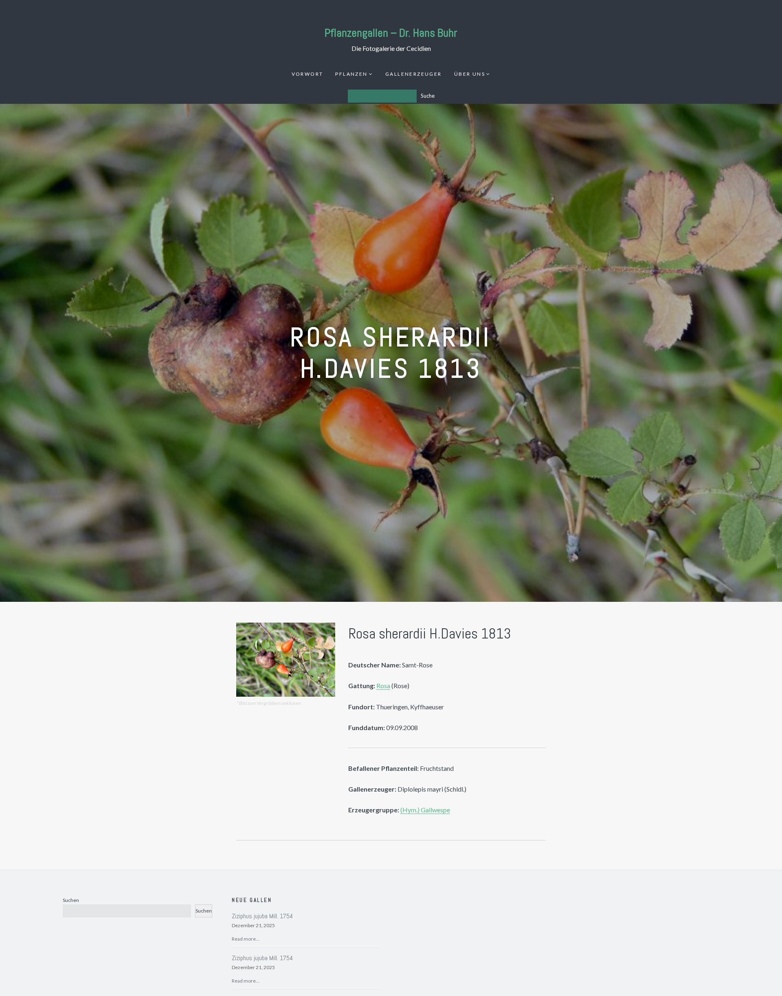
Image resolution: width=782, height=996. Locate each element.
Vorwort (307, 74)
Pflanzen (351, 74)
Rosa (383, 685)
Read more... (245, 939)
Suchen (71, 900)
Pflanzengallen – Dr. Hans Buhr (391, 33)
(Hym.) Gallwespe (425, 810)
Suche (428, 95)
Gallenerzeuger (413, 74)
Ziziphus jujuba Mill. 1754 (262, 916)
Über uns (469, 74)
